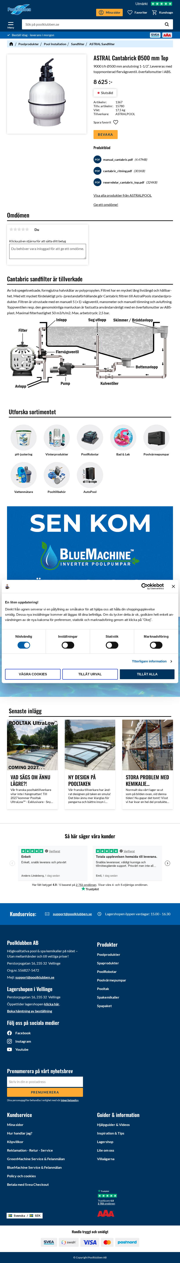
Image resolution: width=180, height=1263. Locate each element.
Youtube (22, 1049)
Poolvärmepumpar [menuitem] (111, 980)
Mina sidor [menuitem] (15, 1124)
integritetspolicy (70, 1100)
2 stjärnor (15, 229)
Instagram (23, 1041)
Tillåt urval (90, 674)
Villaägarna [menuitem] (105, 1159)
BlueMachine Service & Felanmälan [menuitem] (34, 1167)
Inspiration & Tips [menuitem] (110, 1133)
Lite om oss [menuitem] (105, 1150)
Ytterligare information (149, 661)
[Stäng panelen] (173, 586)
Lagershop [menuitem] (105, 1142)
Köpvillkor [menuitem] (15, 1142)
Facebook (23, 1033)
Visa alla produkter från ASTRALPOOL (123, 195)
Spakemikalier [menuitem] (108, 997)
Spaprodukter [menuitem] (108, 963)
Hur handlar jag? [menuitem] (19, 1133)
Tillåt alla (147, 674)
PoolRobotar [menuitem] (107, 971)
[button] (11, 24)
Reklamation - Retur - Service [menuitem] (30, 1150)
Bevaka (105, 134)
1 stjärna (11, 229)
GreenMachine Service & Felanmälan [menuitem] (36, 1159)
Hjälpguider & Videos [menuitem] (113, 1124)
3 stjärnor (19, 229)
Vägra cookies (33, 674)
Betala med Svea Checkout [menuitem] (28, 1184)
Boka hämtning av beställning (29, 1011)
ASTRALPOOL (125, 114)
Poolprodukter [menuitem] (108, 954)
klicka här (51, 1004)
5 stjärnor (27, 229)
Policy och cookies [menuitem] (21, 1176)
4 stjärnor (23, 229)
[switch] (68, 645)
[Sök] (167, 24)
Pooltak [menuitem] (103, 988)
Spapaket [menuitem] (104, 1006)
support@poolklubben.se (72, 914)
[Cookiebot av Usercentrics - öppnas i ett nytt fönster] (144, 586)
